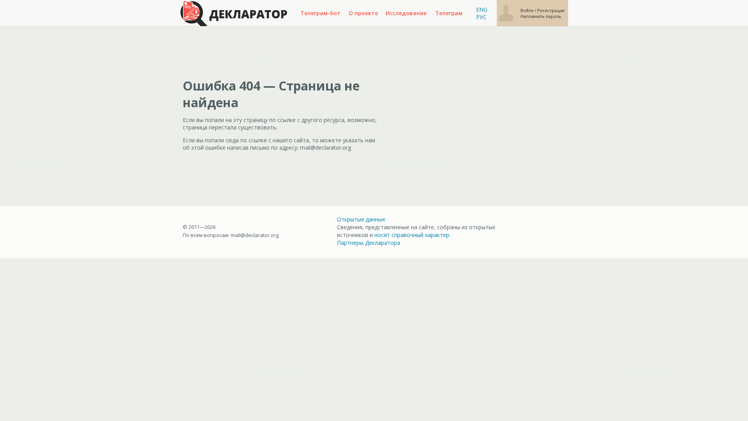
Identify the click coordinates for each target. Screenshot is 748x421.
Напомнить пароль (540, 16)
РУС (481, 17)
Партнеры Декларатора (368, 242)
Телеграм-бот (320, 13)
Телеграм (448, 13)
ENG (481, 9)
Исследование (406, 13)
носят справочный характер (411, 235)
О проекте (363, 13)
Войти (527, 10)
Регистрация (551, 10)
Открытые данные (361, 219)
